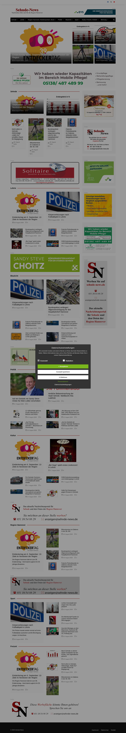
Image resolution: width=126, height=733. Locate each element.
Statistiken (69, 361)
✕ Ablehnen (63, 377)
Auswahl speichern (63, 372)
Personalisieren (63, 381)
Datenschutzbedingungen (63, 384)
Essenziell (44, 361)
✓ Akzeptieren (63, 366)
